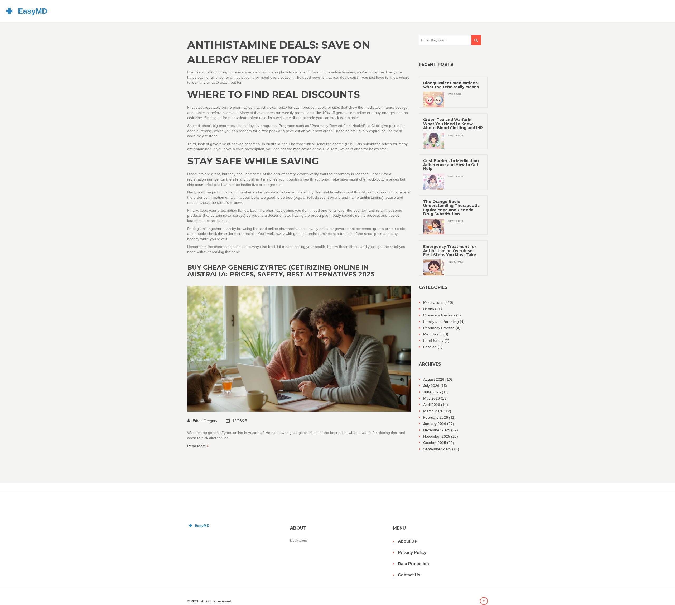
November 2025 (440, 436)
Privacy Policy (412, 552)
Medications (438, 302)
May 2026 (435, 398)
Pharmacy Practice (441, 328)
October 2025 (438, 443)
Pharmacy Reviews (442, 315)
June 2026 (436, 392)
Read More (197, 446)
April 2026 (435, 405)
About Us (407, 541)
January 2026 (438, 424)
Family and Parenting (444, 321)
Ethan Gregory (205, 421)
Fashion (432, 347)
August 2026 (437, 379)
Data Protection (413, 563)
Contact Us (409, 575)
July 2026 (435, 386)
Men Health (435, 334)
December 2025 (440, 430)
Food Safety (436, 340)
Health (432, 309)
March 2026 (437, 411)
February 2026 (439, 417)
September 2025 (441, 449)
